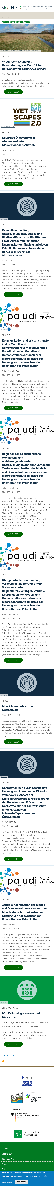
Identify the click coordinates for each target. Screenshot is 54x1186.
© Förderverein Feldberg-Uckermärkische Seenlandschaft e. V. (20, 51)
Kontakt (5, 1148)
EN (3, 1169)
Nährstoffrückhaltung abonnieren (3, 1061)
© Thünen (4, 329)
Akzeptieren (7, 1181)
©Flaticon (4, 1002)
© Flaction (4, 219)
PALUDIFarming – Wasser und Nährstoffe (21, 1015)
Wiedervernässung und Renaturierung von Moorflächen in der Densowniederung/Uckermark (24, 65)
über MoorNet (8, 1158)
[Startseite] (27, 3)
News (4, 1164)
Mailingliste (7, 1153)
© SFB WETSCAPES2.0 (8, 127)
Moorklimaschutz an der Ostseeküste (17, 708)
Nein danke (21, 1182)
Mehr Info (42, 1176)
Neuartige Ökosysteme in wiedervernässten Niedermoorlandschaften (18, 141)
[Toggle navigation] (5, 15)
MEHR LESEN (13, 91)
